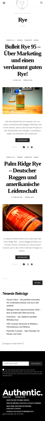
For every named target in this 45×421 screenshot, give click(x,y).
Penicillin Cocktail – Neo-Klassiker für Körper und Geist (23, 332)
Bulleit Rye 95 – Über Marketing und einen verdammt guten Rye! (22, 60)
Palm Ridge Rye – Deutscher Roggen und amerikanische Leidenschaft (22, 177)
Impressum (20, 397)
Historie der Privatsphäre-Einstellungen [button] (19, 407)
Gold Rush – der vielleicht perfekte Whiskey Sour (21, 318)
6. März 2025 (17, 80)
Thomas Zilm (27, 80)
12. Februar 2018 (16, 197)
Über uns (6, 397)
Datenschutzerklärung (17, 400)
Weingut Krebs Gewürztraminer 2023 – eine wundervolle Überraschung (23, 311)
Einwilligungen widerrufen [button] (20, 411)
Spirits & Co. (10, 40)
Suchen (5, 278)
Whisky (36, 40)
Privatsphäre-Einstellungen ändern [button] (23, 403)
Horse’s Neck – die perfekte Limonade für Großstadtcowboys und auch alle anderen (23, 303)
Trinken (20, 40)
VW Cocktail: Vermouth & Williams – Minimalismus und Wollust (22, 325)
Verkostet (28, 40)
